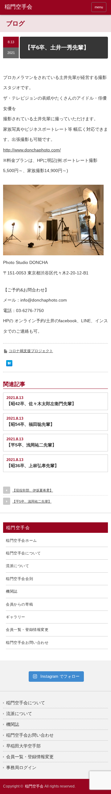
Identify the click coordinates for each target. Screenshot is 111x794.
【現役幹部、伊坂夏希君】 (32, 490)
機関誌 (12, 591)
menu (99, 7)
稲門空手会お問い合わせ (27, 642)
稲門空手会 (34, 786)
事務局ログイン (21, 767)
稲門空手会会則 (19, 579)
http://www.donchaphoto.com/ (32, 149)
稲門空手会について (23, 553)
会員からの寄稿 (19, 604)
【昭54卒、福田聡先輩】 (30, 424)
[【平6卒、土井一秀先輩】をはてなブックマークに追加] (9, 364)
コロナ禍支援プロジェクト (31, 351)
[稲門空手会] (27, 7)
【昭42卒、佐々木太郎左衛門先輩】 (41, 403)
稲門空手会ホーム (21, 540)
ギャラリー (15, 617)
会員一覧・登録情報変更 (27, 629)
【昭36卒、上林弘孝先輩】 (32, 465)
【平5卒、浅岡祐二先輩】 (31, 444)
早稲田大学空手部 (23, 746)
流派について (17, 566)
